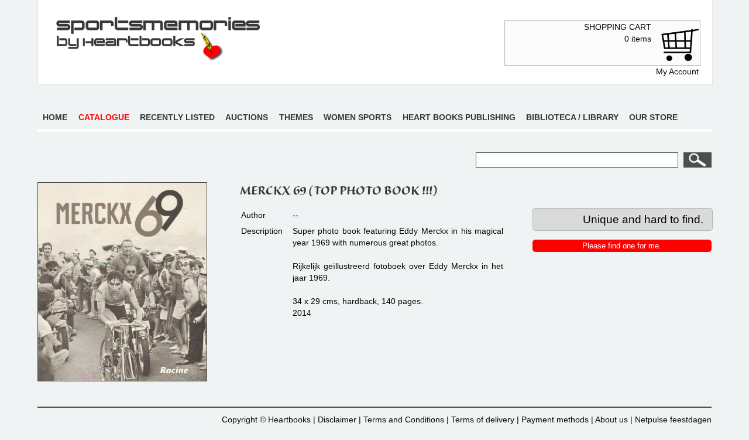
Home (55, 117)
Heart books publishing (459, 117)
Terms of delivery (482, 419)
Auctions (246, 117)
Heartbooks (289, 419)
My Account (677, 71)
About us (611, 419)
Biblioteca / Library (572, 117)
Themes (296, 117)
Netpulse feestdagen (673, 419)
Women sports (357, 117)
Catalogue (103, 117)
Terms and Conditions (403, 419)
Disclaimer (337, 419)
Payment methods (555, 419)
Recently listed (177, 117)
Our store (653, 117)
